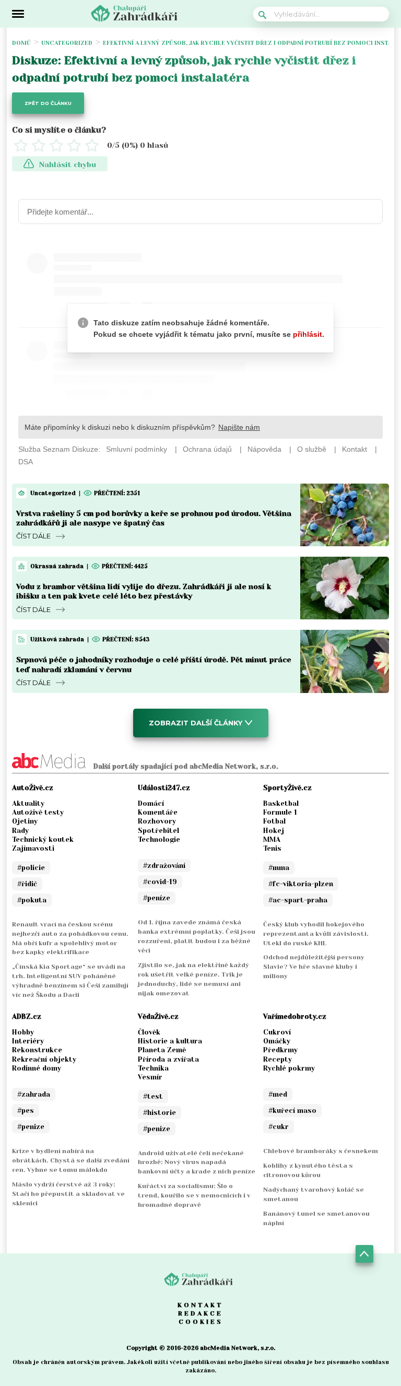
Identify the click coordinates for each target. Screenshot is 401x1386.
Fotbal (274, 821)
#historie (159, 1113)
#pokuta (31, 900)
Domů (21, 43)
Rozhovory (157, 821)
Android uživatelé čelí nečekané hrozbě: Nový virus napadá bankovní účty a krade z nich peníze (196, 1162)
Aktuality (28, 803)
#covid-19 (160, 882)
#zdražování (164, 866)
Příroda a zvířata (168, 1059)
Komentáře (158, 812)
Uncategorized (66, 43)
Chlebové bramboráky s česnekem (320, 1151)
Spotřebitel (158, 831)
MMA (271, 839)
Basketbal (281, 803)
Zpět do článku (48, 103)
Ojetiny (25, 821)
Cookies (201, 1321)
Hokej (273, 831)
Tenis (272, 848)
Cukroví (277, 1032)
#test (153, 1096)
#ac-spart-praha (297, 900)
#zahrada (33, 1094)
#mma (278, 868)
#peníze (156, 898)
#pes (25, 1110)
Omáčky (276, 1041)
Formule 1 (280, 812)
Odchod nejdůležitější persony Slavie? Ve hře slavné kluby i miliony (313, 967)
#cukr (278, 1127)
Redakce (200, 1313)
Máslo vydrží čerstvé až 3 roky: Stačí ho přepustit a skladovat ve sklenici (68, 1194)
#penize (30, 1127)
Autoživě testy (38, 812)
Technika (153, 1068)
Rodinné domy (36, 1068)
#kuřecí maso (292, 1110)
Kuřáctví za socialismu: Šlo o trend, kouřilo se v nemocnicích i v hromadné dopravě (194, 1195)
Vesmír (150, 1077)
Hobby (23, 1032)
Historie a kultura (170, 1041)
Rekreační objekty (44, 1059)
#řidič (27, 884)
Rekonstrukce (37, 1050)
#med (277, 1094)
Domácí (151, 803)
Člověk (149, 1032)
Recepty (277, 1059)
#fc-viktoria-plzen (300, 884)
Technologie (159, 839)
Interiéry (28, 1041)
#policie (31, 868)
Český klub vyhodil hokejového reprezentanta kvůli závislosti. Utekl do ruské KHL (316, 934)
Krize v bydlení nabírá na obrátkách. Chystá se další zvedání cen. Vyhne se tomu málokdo (70, 1160)
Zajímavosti (33, 848)
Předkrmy (280, 1050)
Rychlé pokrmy (289, 1068)
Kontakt (200, 1305)
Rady (20, 831)
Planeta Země (162, 1050)
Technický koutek (43, 839)
